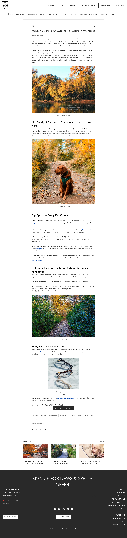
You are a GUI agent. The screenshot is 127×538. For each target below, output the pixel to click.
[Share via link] (45, 429)
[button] (51, 5)
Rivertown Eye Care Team (89, 14)
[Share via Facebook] (32, 429)
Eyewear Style (32, 14)
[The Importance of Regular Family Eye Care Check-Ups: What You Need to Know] (91, 451)
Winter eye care (88, 415)
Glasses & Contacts (76, 415)
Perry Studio (73, 529)
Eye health (35, 415)
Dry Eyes (74, 14)
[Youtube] (68, 509)
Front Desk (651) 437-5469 (12, 492)
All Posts (10, 14)
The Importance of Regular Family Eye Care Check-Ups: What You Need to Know (90, 462)
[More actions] (94, 26)
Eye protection (53, 415)
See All (102, 441)
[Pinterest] (72, 509)
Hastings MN (52, 14)
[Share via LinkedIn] (41, 429)
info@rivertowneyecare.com (13, 498)
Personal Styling (64, 415)
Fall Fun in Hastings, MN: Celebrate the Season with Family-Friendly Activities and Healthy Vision (35, 462)
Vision (42, 14)
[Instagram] (59, 509)
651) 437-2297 (13, 495)
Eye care (43, 415)
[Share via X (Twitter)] (36, 429)
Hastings (35, 419)
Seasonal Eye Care (107, 14)
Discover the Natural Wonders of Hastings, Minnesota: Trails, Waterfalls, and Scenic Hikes (63, 462)
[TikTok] (55, 509)
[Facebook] (63, 509)
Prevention (63, 14)
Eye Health (20, 14)
